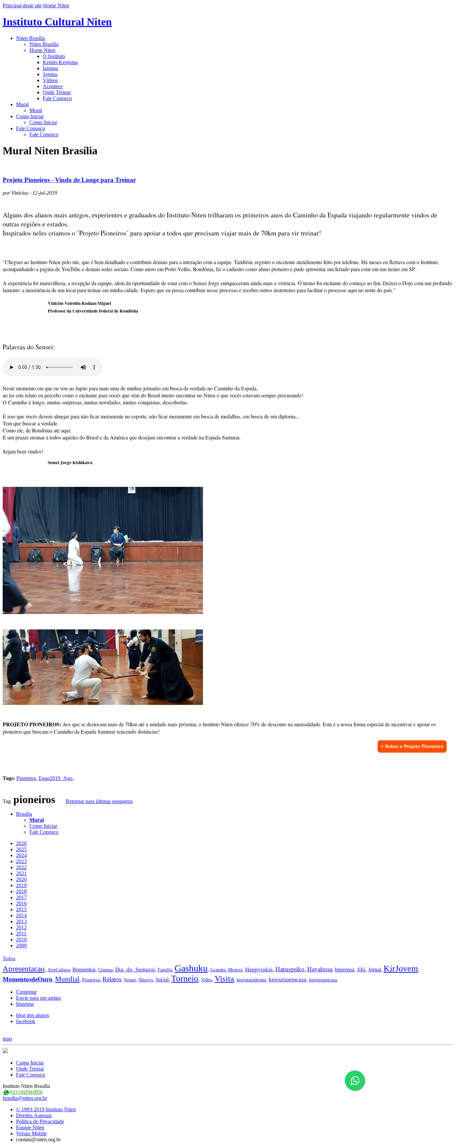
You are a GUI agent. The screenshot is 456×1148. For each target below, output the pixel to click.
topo (7, 1038)
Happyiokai (259, 969)
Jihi (361, 969)
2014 (21, 915)
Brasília (24, 814)
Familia (165, 969)
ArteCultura (58, 969)
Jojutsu (50, 74)
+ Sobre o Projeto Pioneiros (412, 746)
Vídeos (50, 80)
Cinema (105, 969)
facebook (25, 1021)
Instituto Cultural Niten (57, 22)
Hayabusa (319, 969)
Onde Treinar (57, 92)
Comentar (26, 992)
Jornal (374, 969)
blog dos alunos (32, 1015)
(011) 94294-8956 (26, 1092)
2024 (21, 855)
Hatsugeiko (289, 969)
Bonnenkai (83, 969)
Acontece (53, 86)
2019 (21, 885)
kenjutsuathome (251, 979)
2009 (21, 945)
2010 (21, 939)
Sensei (130, 979)
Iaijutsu (50, 68)
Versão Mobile (31, 1133)
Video (206, 979)
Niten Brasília (30, 38)
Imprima (25, 1004)
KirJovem (401, 968)
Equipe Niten (30, 1127)
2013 (21, 921)
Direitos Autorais (34, 1115)
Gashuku (191, 968)
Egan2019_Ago (55, 778)
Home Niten (56, 5)
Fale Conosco (57, 98)
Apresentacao (24, 969)
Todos (9, 958)
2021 (21, 873)
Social (162, 979)
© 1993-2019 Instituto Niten (46, 1109)
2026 (21, 843)
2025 (21, 849)
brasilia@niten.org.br (25, 1098)
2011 (21, 933)
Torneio (184, 978)
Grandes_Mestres (226, 969)
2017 (21, 897)
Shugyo (146, 979)
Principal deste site (22, 5)
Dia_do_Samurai (135, 969)
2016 (21, 903)
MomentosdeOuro (27, 979)
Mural (22, 104)
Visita (224, 978)
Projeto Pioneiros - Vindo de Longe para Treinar (69, 179)
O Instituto (54, 56)
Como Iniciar (30, 116)
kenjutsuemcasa (287, 979)
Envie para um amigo (38, 998)
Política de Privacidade (40, 1121)
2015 (21, 909)
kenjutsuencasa (323, 979)
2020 (21, 879)
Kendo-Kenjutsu (60, 62)
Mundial (67, 979)
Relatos (111, 979)
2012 (21, 927)
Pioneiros (26, 778)
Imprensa (344, 969)
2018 (21, 891)
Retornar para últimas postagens (99, 801)
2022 (21, 867)
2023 (21, 861)
